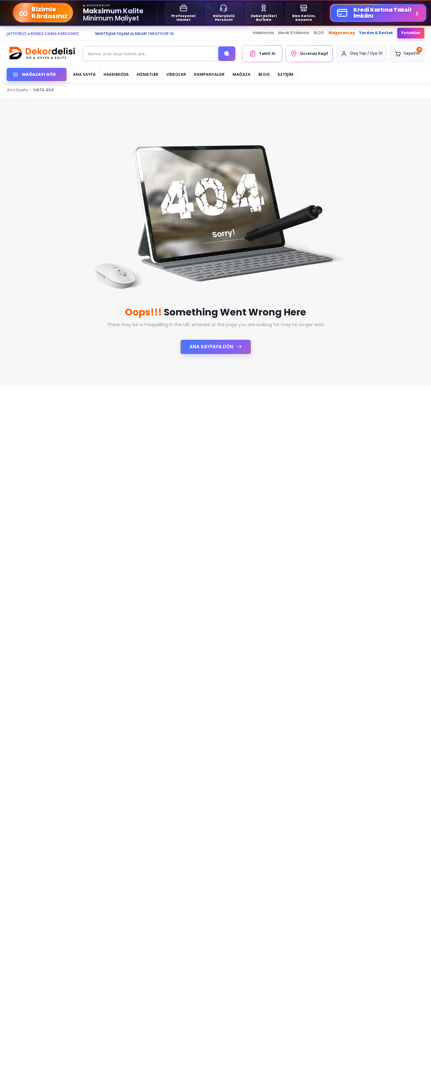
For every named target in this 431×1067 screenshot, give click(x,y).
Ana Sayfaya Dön (211, 346)
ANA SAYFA (84, 74)
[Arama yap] (226, 53)
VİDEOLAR (176, 74)
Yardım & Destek (376, 32)
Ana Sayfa (17, 90)
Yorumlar (411, 32)
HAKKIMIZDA (116, 74)
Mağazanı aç (341, 32)
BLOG (319, 32)
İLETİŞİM (285, 74)
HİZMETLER (147, 74)
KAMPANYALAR (209, 74)
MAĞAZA (242, 74)
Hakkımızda (263, 32)
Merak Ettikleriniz (294, 32)
